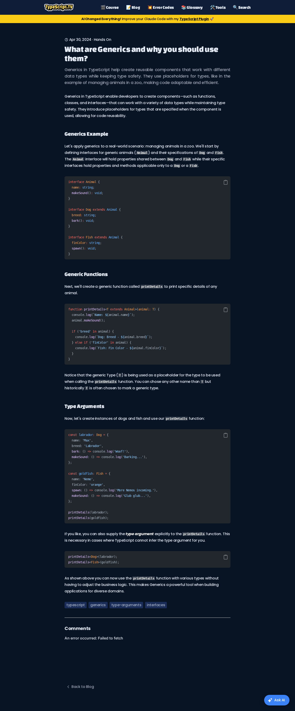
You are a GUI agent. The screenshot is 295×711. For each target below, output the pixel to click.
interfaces (156, 605)
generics (98, 605)
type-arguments (126, 605)
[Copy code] (225, 182)
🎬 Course (109, 7)
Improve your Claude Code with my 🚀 (147, 19)
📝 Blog (133, 7)
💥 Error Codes (160, 7)
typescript (75, 605)
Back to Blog (82, 686)
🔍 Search (242, 7)
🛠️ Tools (217, 7)
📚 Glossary (192, 7)
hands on (102, 39)
